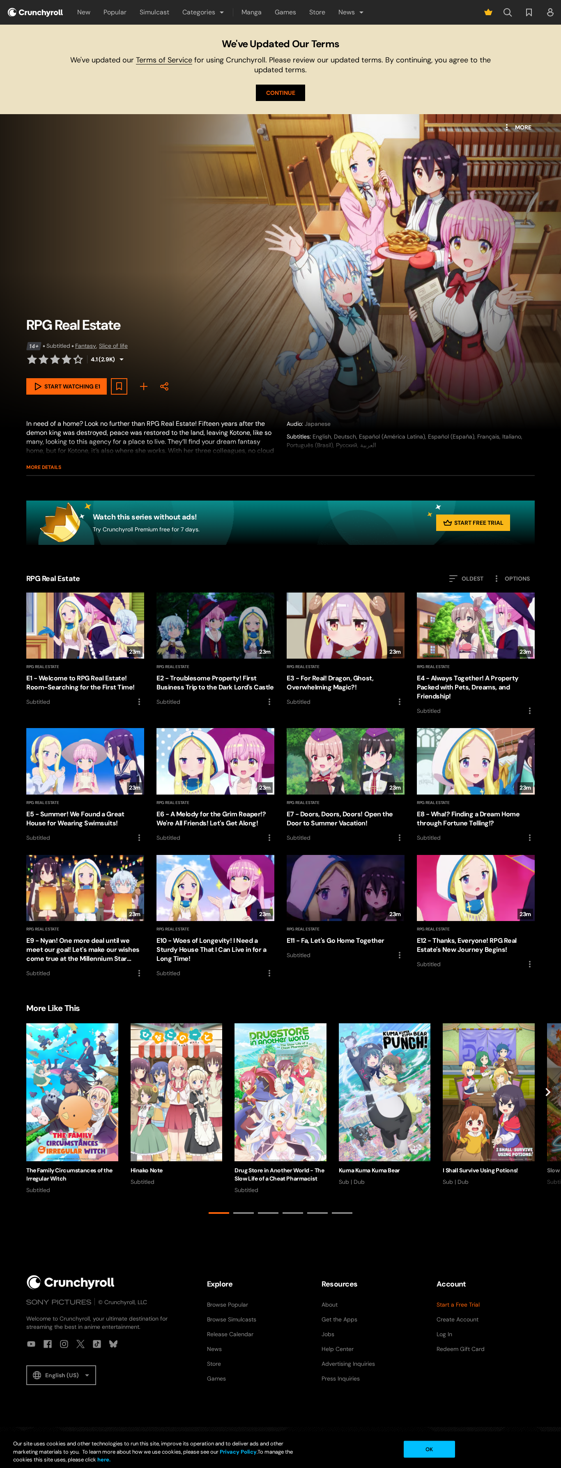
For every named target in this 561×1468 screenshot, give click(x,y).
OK (429, 1448)
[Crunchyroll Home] (70, 1282)
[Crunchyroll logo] (35, 12)
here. (103, 1459)
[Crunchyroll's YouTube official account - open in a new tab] (31, 1344)
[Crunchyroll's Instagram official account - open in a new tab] (64, 1344)
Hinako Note (147, 1170)
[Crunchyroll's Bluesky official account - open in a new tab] (113, 1344)
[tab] (219, 1213)
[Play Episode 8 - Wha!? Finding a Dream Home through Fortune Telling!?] (476, 785)
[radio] (32, 359)
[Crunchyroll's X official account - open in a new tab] (80, 1344)
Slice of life (113, 345)
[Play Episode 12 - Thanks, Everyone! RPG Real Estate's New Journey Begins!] (476, 912)
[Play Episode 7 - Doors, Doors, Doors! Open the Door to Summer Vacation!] (346, 785)
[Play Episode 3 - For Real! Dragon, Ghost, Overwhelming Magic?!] (346, 650)
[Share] (164, 386)
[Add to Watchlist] (119, 386)
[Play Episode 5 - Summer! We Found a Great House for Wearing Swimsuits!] (85, 785)
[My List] (144, 386)
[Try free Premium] (488, 12)
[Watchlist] (529, 12)
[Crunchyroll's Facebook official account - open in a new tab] (48, 1344)
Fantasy (85, 345)
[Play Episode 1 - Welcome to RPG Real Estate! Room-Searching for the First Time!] (85, 650)
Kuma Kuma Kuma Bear (369, 1170)
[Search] (507, 12)
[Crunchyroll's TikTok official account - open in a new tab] (97, 1344)
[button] (204, 12)
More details (43, 467)
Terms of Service (164, 60)
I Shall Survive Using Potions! (480, 1170)
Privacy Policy (238, 1451)
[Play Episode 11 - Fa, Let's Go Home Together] (346, 907)
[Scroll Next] (548, 1120)
